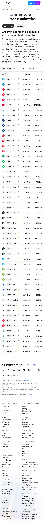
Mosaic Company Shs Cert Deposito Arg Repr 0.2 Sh (14, 171)
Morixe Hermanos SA (15, 305)
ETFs (3, 415)
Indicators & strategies (9, 511)
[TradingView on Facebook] (8, 370)
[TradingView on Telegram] (28, 370)
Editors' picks (6, 505)
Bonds (4, 417)
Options (4, 462)
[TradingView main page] (8, 3)
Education (5, 502)
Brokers (25, 422)
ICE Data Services (26, 380)
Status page (26, 489)
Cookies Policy (27, 480)
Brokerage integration (29, 514)
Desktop (5, 476)
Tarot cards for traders (30, 464)
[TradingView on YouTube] (13, 370)
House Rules (6, 491)
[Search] (24, 3)
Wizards (5, 514)
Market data (26, 411)
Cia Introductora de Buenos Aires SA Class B (15, 320)
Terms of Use (26, 473)
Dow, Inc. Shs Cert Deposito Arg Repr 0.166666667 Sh (14, 89)
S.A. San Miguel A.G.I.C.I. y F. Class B (15, 269)
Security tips (26, 485)
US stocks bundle (28, 438)
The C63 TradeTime (29, 467)
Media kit (25, 456)
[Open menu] (3, 3)
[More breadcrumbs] (12, 9)
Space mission (27, 446)
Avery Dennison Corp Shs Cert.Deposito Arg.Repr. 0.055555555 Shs (14, 141)
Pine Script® (6, 467)
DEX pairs (5, 424)
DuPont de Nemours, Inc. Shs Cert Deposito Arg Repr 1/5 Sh (14, 136)
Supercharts (6, 406)
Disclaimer (25, 476)
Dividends (5, 449)
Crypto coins (6, 420)
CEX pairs (5, 422)
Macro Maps (6, 464)
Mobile (4, 473)
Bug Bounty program (29, 487)
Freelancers (6, 516)
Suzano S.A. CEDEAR (14, 166)
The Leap (25, 427)
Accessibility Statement (30, 482)
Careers (25, 453)
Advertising (26, 512)
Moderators (6, 494)
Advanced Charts (28, 503)
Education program (28, 519)
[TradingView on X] (3, 370)
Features (25, 406)
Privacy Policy (27, 478)
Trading (4, 500)
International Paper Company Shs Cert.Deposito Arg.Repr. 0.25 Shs (14, 110)
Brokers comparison (29, 424)
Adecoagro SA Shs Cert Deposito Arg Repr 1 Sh (14, 192)
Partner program (28, 516)
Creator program (7, 489)
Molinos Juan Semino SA (15, 295)
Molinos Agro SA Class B (15, 233)
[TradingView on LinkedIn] (23, 370)
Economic (5, 444)
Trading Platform (28, 505)
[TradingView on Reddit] (38, 370)
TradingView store (28, 462)
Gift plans (25, 413)
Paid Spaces (6, 518)
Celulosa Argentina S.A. (15, 346)
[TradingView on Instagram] (18, 370)
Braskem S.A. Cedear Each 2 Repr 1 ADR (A (14, 249)
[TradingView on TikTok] (33, 370)
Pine (3, 427)
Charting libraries (28, 498)
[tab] (8, 26)
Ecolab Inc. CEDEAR (14, 79)
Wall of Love (6, 484)
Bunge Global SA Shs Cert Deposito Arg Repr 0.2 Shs (14, 120)
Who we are (26, 444)
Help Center (26, 451)
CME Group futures (28, 433)
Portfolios (5, 458)
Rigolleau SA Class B (15, 284)
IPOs (3, 451)
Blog (23, 449)
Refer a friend (6, 487)
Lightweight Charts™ (29, 501)
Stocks (4, 413)
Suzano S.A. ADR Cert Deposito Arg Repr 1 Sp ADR (14, 156)
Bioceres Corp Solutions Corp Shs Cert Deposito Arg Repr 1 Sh (14, 331)
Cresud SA (15, 213)
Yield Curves (6, 460)
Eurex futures (26, 435)
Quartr (30, 394)
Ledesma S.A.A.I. (15, 259)
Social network (7, 482)
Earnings (5, 446)
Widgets (25, 496)
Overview (25, 420)
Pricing (24, 409)
